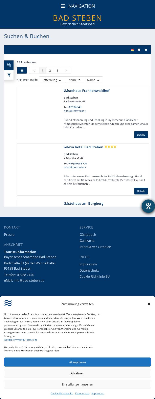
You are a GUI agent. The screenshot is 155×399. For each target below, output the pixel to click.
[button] (149, 304)
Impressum (97, 393)
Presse (9, 234)
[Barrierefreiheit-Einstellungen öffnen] (148, 206)
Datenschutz (82, 393)
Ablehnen (77, 373)
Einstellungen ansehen (77, 384)
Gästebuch (88, 234)
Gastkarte (87, 240)
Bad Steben (77, 17)
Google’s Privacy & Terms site (20, 339)
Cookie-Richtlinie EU (62, 393)
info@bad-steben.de (29, 280)
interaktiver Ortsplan (95, 247)
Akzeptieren (77, 362)
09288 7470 (25, 275)
